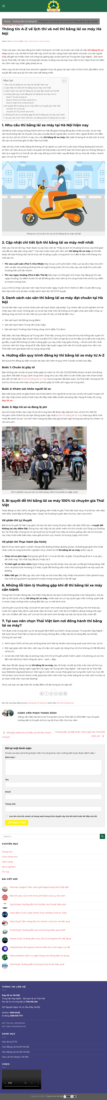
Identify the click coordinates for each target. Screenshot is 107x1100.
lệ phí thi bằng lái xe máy (69, 415)
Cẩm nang (7, 862)
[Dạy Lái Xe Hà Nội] (53, 6)
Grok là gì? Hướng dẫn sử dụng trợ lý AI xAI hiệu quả (37, 964)
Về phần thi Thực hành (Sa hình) (20, 112)
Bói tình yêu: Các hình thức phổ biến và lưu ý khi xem (37, 896)
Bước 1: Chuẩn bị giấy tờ (16, 97)
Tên (7, 780)
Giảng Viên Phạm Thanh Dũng (36, 41)
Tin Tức (5, 872)
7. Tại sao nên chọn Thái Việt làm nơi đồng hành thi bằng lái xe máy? (34, 118)
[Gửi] (102, 836)
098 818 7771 (16, 1015)
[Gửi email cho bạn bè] (56, 694)
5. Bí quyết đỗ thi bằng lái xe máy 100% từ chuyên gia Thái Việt (31, 106)
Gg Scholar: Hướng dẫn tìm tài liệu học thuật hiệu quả (38, 904)
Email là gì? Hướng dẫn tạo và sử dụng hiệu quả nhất (37, 930)
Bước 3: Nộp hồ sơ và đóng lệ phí (20, 103)
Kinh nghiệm (9, 867)
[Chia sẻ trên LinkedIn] (65, 694)
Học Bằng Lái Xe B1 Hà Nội (15, 1047)
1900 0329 (15, 1012)
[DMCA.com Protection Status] (70, 1096)
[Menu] (3, 6)
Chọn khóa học (10, 856)
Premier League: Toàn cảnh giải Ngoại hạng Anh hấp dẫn (39, 887)
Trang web (10, 804)
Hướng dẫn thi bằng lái (25, 21)
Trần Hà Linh (32, 1001)
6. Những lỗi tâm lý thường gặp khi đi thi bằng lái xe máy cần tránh (34, 115)
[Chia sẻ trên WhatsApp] (42, 694)
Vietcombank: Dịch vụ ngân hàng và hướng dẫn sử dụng (39, 955)
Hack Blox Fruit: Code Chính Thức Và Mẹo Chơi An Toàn (38, 913)
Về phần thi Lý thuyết (15, 109)
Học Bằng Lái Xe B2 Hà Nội (16, 1052)
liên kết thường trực (65, 703)
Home (7, 21)
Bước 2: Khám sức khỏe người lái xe (21, 100)
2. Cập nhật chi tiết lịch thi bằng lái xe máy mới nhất (27, 88)
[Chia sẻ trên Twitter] (51, 694)
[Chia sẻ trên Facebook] (46, 694)
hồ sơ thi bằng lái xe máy (34, 379)
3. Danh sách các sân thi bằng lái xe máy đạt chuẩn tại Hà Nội (31, 91)
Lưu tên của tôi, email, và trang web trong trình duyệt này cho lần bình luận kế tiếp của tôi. (53, 816)
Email (8, 792)
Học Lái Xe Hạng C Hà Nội (15, 1057)
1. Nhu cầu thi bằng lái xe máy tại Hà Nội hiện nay (25, 84)
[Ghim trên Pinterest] (60, 694)
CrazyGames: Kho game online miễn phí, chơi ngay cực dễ (40, 947)
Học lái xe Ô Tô (9, 1041)
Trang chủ (7, 852)
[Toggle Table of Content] (63, 81)
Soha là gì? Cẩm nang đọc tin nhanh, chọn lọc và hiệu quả (40, 921)
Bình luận (10, 757)
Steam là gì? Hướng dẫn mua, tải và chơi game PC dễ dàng (40, 938)
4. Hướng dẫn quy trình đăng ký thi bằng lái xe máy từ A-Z (29, 94)
